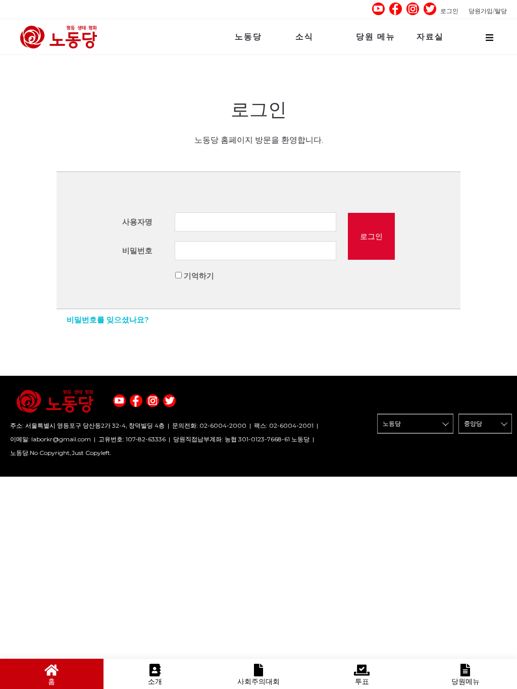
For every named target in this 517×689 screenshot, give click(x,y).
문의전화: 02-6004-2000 (209, 425)
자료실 (430, 36)
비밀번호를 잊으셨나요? (108, 319)
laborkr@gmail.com (61, 439)
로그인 (449, 11)
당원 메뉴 (375, 36)
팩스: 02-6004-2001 (284, 425)
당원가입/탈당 (488, 11)
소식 (304, 36)
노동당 (248, 36)
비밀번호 (137, 250)
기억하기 (199, 275)
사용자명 (137, 221)
